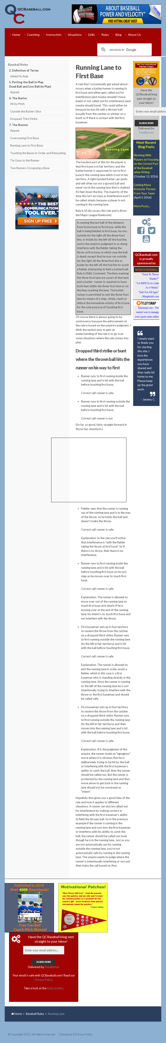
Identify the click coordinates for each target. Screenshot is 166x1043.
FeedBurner (146, 132)
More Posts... (142, 206)
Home (16, 34)
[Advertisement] (37, 301)
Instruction (53, 34)
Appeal (14, 92)
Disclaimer (66, 1034)
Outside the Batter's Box (25, 111)
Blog (118, 34)
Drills (91, 34)
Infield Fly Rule (19, 76)
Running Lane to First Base (26, 145)
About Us (134, 34)
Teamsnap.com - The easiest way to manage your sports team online (147, 312)
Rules (105, 34)
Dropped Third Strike (23, 119)
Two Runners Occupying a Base (29, 168)
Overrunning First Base (24, 138)
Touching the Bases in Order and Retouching (38, 153)
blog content (55, 988)
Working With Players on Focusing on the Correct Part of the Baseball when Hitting (146, 163)
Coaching (33, 34)
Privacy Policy (43, 979)
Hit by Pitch (17, 104)
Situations (75, 34)
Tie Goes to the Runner (24, 160)
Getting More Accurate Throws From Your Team (144, 189)
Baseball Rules (18, 64)
